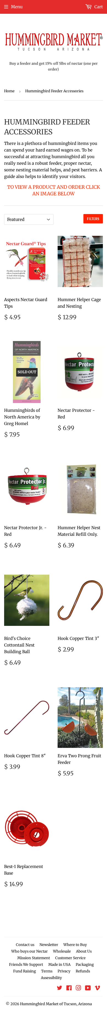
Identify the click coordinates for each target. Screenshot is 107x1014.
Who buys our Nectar (29, 951)
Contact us (25, 944)
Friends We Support (26, 964)
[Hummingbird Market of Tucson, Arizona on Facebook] (69, 988)
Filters (93, 219)
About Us (84, 951)
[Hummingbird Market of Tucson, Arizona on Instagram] (78, 988)
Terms (46, 971)
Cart (98, 6)
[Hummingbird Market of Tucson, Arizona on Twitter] (59, 988)
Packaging (85, 964)
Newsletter (49, 944)
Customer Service (70, 958)
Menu (16, 6)
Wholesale (62, 951)
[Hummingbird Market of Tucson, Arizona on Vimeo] (97, 988)
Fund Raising (24, 971)
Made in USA (59, 964)
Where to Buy (75, 944)
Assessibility (51, 977)
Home (9, 91)
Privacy (64, 971)
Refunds (83, 971)
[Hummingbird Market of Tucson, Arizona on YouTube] (88, 988)
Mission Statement (33, 958)
